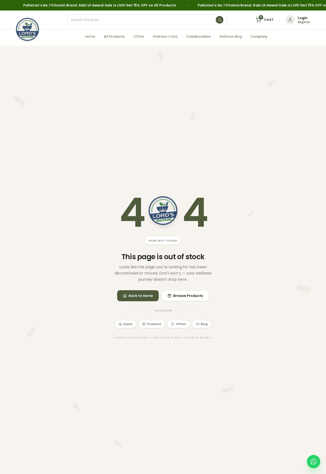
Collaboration (198, 36)
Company (259, 36)
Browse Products (188, 295)
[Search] (219, 20)
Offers (138, 36)
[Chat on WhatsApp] (313, 461)
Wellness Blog (230, 36)
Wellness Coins (165, 36)
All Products (114, 36)
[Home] (27, 29)
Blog (204, 324)
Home (90, 36)
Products (154, 324)
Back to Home (141, 295)
